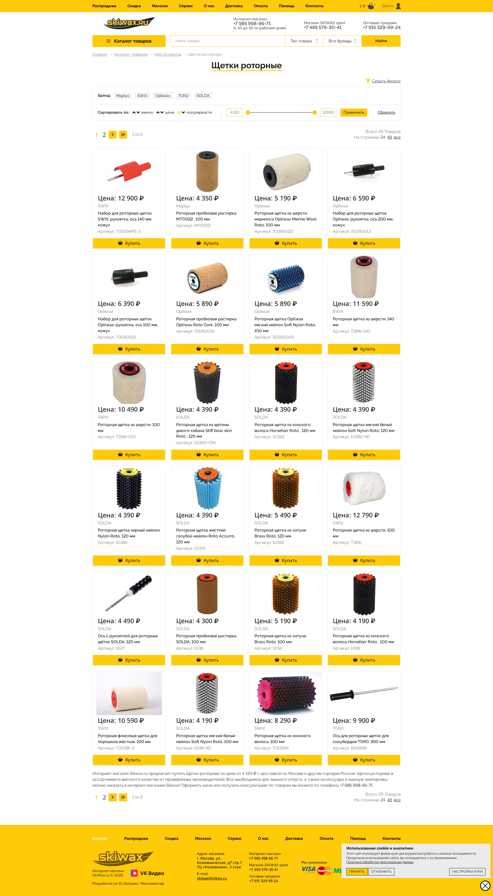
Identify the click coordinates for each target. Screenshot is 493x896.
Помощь (287, 6)
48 (389, 137)
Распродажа (104, 6)
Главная (99, 54)
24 (383, 137)
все (397, 137)
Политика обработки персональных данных (379, 862)
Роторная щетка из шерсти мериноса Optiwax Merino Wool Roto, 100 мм (285, 219)
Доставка (234, 6)
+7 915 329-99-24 (382, 27)
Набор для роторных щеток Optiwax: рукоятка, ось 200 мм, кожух (363, 219)
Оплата (261, 6)
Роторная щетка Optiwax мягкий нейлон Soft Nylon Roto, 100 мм (285, 324)
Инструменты (168, 54)
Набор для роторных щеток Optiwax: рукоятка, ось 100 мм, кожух (128, 324)
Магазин (160, 6)
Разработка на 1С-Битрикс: (128, 883)
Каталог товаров (130, 54)
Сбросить (386, 112)
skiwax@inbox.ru (212, 878)
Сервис (186, 6)
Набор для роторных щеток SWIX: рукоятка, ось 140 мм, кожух (125, 219)
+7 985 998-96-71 (252, 23)
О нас (209, 6)
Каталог (100, 838)
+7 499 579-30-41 (323, 27)
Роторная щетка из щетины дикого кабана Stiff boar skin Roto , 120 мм (204, 430)
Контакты (315, 6)
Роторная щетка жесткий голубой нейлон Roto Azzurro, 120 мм (205, 536)
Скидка (134, 6)
